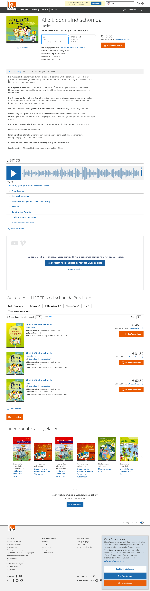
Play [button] (13, 173)
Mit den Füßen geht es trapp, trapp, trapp (31, 201)
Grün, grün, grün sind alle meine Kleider (30, 185)
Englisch (45, 544)
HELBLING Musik (12, 547)
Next (142, 458)
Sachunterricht (47, 553)
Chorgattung (72, 306)
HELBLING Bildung (13, 544)
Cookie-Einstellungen (125, 569)
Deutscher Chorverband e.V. (73, 47)
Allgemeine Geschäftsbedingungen (20, 553)
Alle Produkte (130, 10)
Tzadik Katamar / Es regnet (24, 217)
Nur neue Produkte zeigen (20, 311)
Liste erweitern (17, 229)
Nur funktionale (125, 576)
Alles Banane (18, 191)
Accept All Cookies (75, 269)
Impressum (10, 569)
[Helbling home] (11, 527)
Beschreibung (15, 71)
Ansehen (24, 47)
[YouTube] (22, 581)
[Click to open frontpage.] (11, 5)
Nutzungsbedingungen (15, 550)
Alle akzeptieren (125, 583)
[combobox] (120, 3)
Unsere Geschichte (13, 542)
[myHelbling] (142, 3)
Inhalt (25, 71)
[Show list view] (50, 317)
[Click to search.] (141, 9)
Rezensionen (52, 71)
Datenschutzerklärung (114, 561)
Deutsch (45, 542)
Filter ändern (15, 409)
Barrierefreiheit (12, 566)
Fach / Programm (15, 306)
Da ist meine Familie (21, 212)
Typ (85, 306)
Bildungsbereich (52, 306)
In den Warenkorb (115, 45)
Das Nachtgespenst (21, 196)
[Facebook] (16, 576)
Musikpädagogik (48, 550)
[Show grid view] (46, 317)
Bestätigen (96, 3)
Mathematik (46, 547)
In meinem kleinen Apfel (23, 222)
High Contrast (132, 522)
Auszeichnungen (38, 71)
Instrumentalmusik (84, 547)
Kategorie (34, 306)
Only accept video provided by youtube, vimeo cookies (75, 263)
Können (15, 207)
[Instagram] (20, 576)
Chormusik (81, 544)
